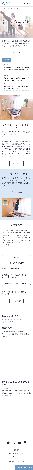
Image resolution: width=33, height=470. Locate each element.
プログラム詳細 (16, 163)
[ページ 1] (14, 257)
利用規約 (16, 450)
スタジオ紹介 (16, 52)
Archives (10, 8)
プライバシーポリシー (16, 456)
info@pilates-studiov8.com (13, 319)
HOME (4, 8)
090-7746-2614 (10, 322)
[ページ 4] (18, 257)
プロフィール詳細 (16, 192)
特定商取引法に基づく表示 (16, 453)
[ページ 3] (17, 257)
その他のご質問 (16, 301)
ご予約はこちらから (23, 467)
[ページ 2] (15, 257)
